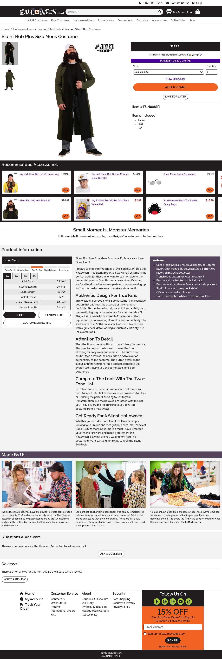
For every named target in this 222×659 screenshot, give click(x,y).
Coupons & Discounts (95, 599)
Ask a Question (111, 553)
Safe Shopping (121, 599)
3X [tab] (16, 275)
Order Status (58, 602)
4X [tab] (25, 275)
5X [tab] (34, 275)
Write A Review (15, 579)
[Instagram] (173, 601)
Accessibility (89, 614)
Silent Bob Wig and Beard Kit (34, 200)
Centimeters (54, 315)
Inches (19, 315)
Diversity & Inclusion (94, 606)
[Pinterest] (165, 601)
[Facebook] (157, 601)
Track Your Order (30, 606)
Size (135, 66)
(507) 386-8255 (153, 3)
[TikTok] (188, 601)
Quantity (211, 66)
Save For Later (175, 96)
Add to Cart (175, 87)
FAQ (53, 614)
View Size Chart (175, 78)
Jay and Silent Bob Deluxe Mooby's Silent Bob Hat (110, 176)
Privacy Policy (121, 606)
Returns (55, 606)
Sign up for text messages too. (166, 633)
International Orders (63, 610)
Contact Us (177, 3)
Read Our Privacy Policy (173, 646)
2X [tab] (7, 275)
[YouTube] (180, 601)
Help (199, 3)
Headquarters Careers (95, 610)
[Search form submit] (159, 12)
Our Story (88, 602)
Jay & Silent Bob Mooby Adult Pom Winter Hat (110, 202)
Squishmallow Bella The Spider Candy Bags (180, 202)
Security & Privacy (124, 602)
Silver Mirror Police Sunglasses (179, 174)
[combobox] (111, 12)
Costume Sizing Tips (37, 322)
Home (29, 594)
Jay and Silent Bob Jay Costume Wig (39, 174)
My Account (34, 599)
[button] (179, 11)
